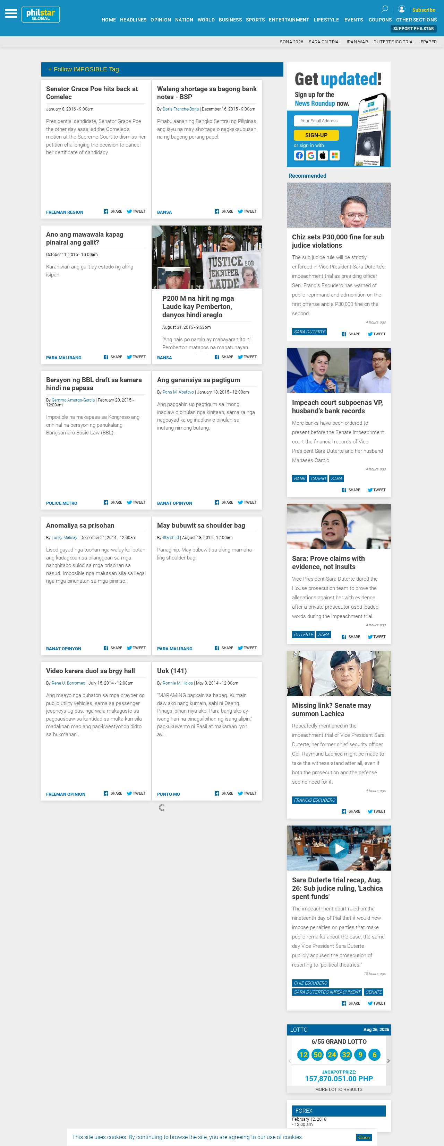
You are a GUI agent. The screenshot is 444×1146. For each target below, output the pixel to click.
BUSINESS (230, 20)
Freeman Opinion (65, 794)
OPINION (161, 20)
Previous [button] (289, 1060)
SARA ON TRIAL (325, 41)
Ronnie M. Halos (178, 683)
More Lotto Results (338, 1089)
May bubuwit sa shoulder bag (201, 525)
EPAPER (429, 41)
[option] (339, 1060)
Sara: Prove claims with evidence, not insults (328, 562)
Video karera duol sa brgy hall (90, 671)
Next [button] (388, 1060)
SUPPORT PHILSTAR (413, 28)
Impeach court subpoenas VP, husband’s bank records (337, 406)
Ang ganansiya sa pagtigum (198, 380)
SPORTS (255, 20)
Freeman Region (64, 212)
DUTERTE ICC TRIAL (394, 41)
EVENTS (353, 20)
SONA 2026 (291, 41)
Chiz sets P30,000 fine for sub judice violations (338, 241)
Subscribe (423, 10)
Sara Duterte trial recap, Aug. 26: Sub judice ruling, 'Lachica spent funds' (337, 888)
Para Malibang (64, 357)
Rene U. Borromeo (68, 683)
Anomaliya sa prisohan (80, 525)
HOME (109, 20)
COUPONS (380, 20)
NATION (184, 20)
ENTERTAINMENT (289, 20)
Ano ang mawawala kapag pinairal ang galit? (84, 238)
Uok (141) (172, 671)
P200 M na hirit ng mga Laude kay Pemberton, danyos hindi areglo (198, 306)
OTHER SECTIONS (416, 20)
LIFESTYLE (326, 20)
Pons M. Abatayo (178, 392)
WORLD (206, 20)
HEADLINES (133, 20)
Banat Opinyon (174, 503)
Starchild (171, 537)
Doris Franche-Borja (181, 109)
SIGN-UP (316, 135)
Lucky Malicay (64, 537)
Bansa (164, 212)
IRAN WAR (357, 41)
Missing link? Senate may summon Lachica (331, 709)
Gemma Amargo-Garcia (73, 400)
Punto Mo (168, 794)
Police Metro (61, 503)
